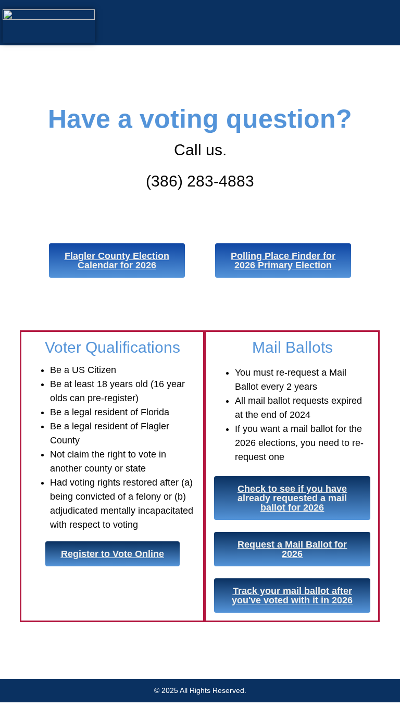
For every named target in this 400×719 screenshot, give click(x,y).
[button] (248, 22)
